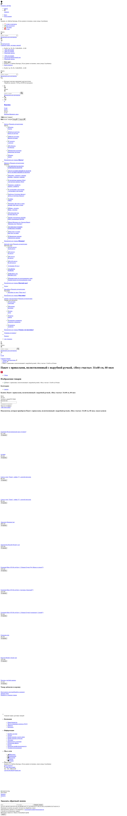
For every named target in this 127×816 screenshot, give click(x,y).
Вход (5, 15)
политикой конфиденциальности (34, 809)
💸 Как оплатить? (9, 25)
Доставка (10, 740)
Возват (10, 744)
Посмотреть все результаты (9, 37)
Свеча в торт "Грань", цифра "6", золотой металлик (16, 499)
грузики (3, 454)
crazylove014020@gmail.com (12, 57)
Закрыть (21, 119)
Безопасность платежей (14, 741)
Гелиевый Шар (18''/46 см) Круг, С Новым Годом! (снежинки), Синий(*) (22, 612)
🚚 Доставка (8, 27)
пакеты (6, 389)
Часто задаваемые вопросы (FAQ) (17, 724)
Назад (14, 119)
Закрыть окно (5, 693)
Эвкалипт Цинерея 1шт (8, 522)
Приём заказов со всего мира (16, 737)
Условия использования (15, 748)
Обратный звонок (9, 53)
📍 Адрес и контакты (10, 24)
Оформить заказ (13, 114)
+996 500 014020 (9, 50)
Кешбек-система (12, 734)
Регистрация (8, 16)
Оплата (10, 735)
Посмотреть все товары (13, 160)
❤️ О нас (7, 29)
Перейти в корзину (19, 692)
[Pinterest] (2, 372)
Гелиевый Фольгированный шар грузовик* (13, 431)
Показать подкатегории (16, 124)
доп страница (8, 339)
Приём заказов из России (15, 738)
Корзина (6, 114)
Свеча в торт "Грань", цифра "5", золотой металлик (16, 477)
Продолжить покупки (7, 692)
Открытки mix (5, 635)
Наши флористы (12, 722)
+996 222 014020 (9, 51)
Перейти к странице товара (9, 695)
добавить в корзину (6, 404)
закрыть (3, 814)
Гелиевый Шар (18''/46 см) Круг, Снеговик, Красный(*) (17, 590)
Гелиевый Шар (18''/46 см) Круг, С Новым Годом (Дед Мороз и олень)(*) (22, 567)
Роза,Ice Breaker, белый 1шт (9, 657)
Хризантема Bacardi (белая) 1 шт (10, 544)
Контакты (10, 727)
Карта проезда (8, 65)
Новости (10, 725)
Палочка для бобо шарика (8, 680)
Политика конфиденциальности (17, 746)
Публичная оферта (13, 743)
